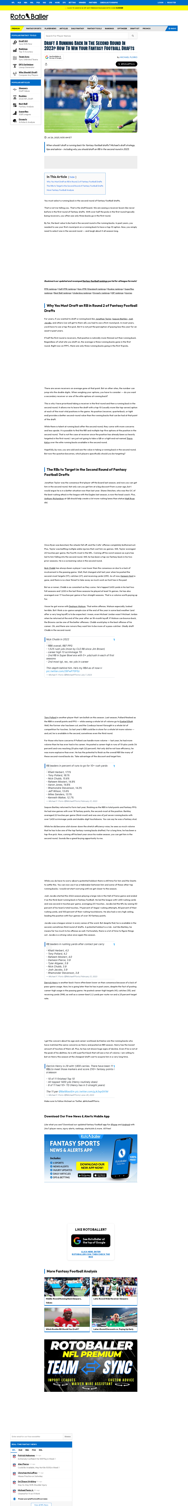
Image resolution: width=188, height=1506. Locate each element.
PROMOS (147, 28)
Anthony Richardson (54, 498)
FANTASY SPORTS (33, 28)
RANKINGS (109, 28)
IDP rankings (117, 293)
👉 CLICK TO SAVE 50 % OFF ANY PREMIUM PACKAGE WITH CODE (94, 8)
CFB (50, 3)
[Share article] (46, 64)
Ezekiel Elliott (126, 721)
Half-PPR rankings (67, 289)
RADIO (173, 28)
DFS (64, 3)
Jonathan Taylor (103, 318)
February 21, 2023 (89, 801)
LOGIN (160, 3)
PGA (38, 3)
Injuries (128, 293)
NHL (31, 3)
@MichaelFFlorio (128, 64)
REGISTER (171, 3)
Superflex (23, 111)
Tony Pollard (50, 717)
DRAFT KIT (134, 28)
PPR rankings (50, 289)
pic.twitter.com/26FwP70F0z (63, 671)
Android (126, 1124)
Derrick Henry (51, 982)
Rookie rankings (115, 289)
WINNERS (82, 3)
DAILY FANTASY (77, 28)
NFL (13, 3)
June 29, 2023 (87, 1095)
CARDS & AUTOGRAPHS (109, 3)
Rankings (23, 49)
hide (72, 177)
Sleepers (23, 88)
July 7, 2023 (86, 675)
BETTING (72, 3)
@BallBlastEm (67, 1091)
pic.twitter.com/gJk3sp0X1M (91, 1091)
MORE (57, 3)
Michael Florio (128, 57)
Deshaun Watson (77, 606)
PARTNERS (93, 3)
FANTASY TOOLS (94, 28)
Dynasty (23, 119)
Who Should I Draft (28, 72)
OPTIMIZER (122, 28)
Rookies (23, 96)
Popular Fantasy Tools (24, 35)
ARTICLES (64, 28)
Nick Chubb (49, 568)
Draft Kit (23, 41)
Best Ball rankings (62, 293)
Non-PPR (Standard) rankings (92, 289)
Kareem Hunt (127, 576)
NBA (25, 3)
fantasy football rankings (95, 281)
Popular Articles (21, 82)
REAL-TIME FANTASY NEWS (24, 1444)
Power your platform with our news (32, 1499)
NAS (44, 3)
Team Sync (24, 57)
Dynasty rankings (101, 293)
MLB (19, 3)
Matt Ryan (130, 498)
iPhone (114, 1124)
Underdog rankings (82, 293)
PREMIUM (16, 28)
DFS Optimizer (26, 64)
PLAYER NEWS (50, 28)
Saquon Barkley (119, 318)
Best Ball (23, 104)
